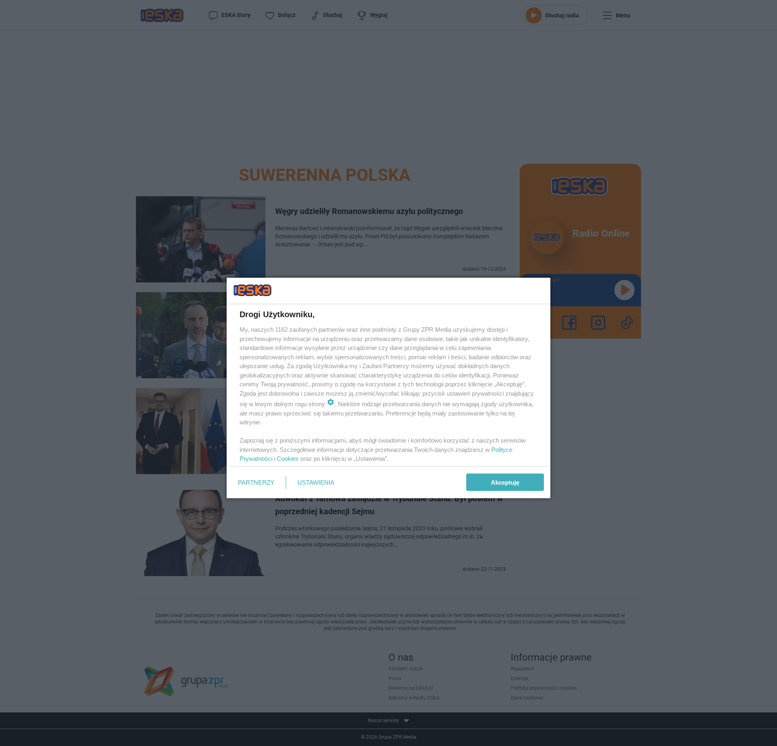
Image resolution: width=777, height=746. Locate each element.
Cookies (288, 458)
